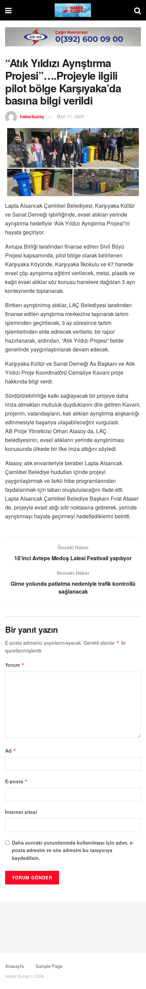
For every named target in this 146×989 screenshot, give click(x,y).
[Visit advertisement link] (73, 42)
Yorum (14, 664)
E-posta (16, 781)
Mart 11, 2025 (70, 116)
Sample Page (49, 966)
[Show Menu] (8, 10)
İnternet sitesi (21, 812)
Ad (10, 750)
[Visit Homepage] (73, 10)
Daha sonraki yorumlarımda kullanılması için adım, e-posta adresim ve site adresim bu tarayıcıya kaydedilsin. (73, 850)
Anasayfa (14, 966)
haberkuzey (32, 116)
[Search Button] (137, 10)
